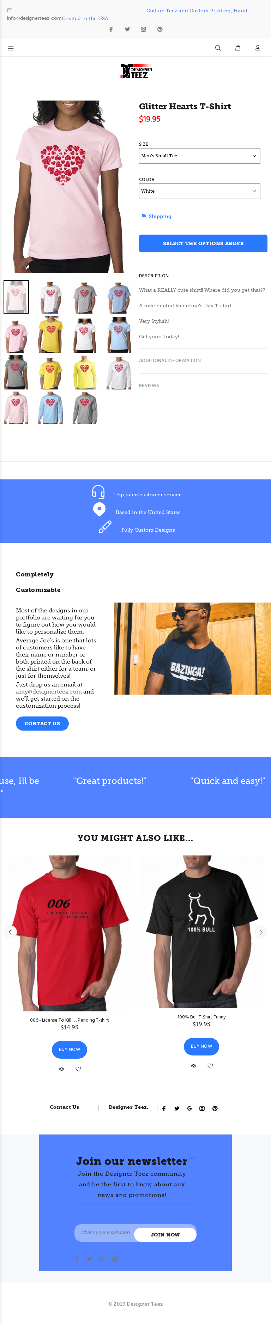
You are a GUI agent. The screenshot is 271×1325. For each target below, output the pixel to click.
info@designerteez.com (34, 18)
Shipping (160, 216)
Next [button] (260, 932)
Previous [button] (10, 932)
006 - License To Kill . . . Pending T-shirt (69, 1020)
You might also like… (135, 838)
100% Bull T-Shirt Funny (201, 1017)
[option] (72, 353)
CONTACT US (42, 724)
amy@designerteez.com (49, 692)
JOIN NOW (165, 1235)
